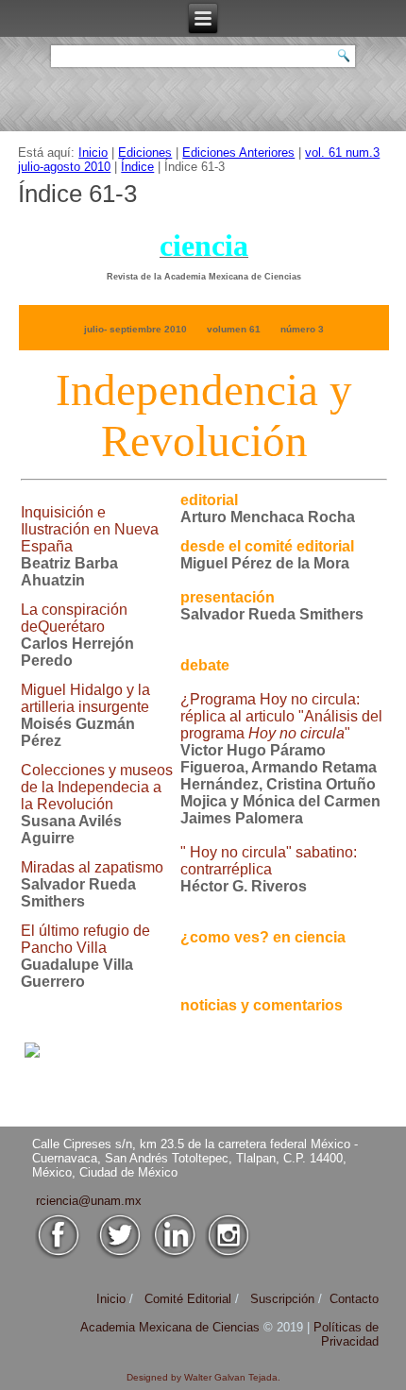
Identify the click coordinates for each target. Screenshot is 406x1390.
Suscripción (282, 1299)
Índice (137, 167)
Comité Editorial (187, 1299)
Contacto (354, 1299)
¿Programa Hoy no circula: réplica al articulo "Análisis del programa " (281, 716)
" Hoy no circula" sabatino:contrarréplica (268, 860)
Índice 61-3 (77, 193)
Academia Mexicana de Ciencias (171, 1327)
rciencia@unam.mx (89, 1201)
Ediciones (145, 152)
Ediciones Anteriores (238, 152)
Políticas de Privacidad (346, 1334)
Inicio (93, 152)
